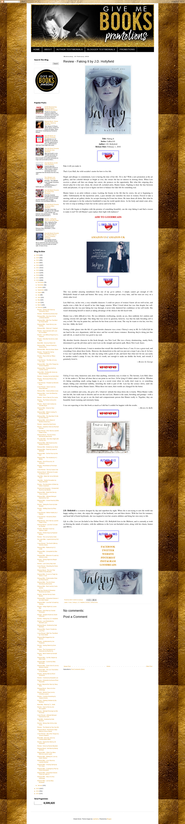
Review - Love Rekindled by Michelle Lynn (45, 621)
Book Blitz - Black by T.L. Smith (46, 704)
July (39, 295)
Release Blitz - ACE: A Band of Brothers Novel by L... (46, 420)
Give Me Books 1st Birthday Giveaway (50, 136)
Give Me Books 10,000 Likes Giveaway (51, 163)
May (39, 300)
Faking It (74, 602)
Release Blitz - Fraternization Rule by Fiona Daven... (47, 579)
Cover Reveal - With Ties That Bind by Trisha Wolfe (47, 634)
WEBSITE (108, 554)
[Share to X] (91, 600)
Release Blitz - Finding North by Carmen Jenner (46, 368)
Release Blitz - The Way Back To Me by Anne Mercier (47, 416)
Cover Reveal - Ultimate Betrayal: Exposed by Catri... (47, 715)
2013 (37, 793)
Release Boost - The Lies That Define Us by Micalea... (46, 570)
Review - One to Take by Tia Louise (47, 397)
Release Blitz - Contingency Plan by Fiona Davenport (47, 769)
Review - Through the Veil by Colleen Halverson (45, 352)
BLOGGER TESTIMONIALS (101, 49)
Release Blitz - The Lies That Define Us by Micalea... (47, 670)
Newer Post (67, 666)
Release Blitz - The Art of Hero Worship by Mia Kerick (46, 583)
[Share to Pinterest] (96, 600)
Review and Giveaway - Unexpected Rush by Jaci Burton (48, 489)
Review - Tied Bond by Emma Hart (47, 314)
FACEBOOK (108, 546)
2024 (37, 260)
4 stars (70, 602)
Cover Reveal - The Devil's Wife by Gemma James (47, 544)
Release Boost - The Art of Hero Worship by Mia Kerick (46, 435)
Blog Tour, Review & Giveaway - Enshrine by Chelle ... (46, 591)
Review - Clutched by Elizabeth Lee (47, 678)
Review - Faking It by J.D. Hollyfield (47, 618)
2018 (37, 275)
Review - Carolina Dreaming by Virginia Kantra (46, 697)
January (40, 785)
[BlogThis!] (89, 600)
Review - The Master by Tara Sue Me (48, 727)
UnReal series (94, 602)
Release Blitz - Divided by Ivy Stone (47, 447)
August (40, 292)
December (41, 282)
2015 (37, 788)
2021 (37, 267)
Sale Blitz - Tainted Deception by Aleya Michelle (46, 481)
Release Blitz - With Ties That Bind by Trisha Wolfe (47, 321)
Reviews (87, 602)
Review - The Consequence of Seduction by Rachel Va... (46, 650)
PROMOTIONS (127, 49)
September (41, 290)
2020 (37, 270)
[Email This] (87, 600)
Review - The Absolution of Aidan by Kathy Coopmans (47, 485)
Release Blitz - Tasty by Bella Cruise (47, 391)
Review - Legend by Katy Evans (46, 424)
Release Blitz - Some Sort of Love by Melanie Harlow (48, 666)
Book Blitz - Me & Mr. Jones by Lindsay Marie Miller (46, 738)
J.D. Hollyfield (81, 602)
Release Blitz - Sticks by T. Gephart (47, 328)
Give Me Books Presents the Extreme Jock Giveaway (52, 150)
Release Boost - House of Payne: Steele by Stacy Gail (51, 123)
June (39, 297)
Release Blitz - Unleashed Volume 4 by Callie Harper (47, 599)
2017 (37, 278)
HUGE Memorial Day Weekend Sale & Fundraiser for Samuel (51, 108)
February (40, 307)
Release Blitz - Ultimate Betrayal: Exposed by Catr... (46, 497)
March (40, 305)
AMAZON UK (117, 237)
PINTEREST (108, 557)
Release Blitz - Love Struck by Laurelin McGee (46, 761)
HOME (36, 49)
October (40, 287)
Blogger (109, 819)
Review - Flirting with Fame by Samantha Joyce (46, 310)
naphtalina (96, 819)
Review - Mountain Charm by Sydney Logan (45, 529)
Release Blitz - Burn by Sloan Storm (47, 349)
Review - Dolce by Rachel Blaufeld (47, 746)
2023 (37, 262)
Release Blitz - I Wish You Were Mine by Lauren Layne (46, 753)
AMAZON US (99, 237)
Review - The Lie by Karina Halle (47, 537)
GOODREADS (108, 565)
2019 (37, 273)
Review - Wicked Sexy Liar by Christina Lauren (46, 693)
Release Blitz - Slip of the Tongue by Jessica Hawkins (47, 364)
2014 (37, 791)
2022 (37, 265)
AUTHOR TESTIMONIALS (69, 49)
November (41, 285)
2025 (37, 258)
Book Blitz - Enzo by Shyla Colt (46, 343)
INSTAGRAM (108, 561)
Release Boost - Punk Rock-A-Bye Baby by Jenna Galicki (47, 730)
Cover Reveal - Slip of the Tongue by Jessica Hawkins (48, 734)
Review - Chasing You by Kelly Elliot (47, 376)
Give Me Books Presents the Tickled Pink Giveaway (52, 191)
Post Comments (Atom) (78, 669)
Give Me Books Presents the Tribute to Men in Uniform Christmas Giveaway (52, 236)
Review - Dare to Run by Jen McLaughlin (45, 707)
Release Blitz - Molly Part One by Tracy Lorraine (46, 493)
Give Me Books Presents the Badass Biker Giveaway (52, 206)
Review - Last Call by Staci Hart (46, 563)
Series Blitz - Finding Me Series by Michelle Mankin (47, 372)
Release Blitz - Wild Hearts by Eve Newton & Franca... (47, 443)
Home (108, 666)
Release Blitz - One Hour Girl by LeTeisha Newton (46, 316)
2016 (37, 280)
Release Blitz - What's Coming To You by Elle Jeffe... (47, 412)
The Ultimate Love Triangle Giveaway (50, 178)
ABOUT (48, 49)
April (39, 302)
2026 (37, 255)
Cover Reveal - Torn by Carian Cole (47, 469)
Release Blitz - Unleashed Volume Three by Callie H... (47, 773)
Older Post (149, 666)
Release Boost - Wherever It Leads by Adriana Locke (47, 472)
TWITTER (108, 550)
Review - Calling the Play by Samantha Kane (52, 219)
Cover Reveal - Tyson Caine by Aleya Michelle (46, 387)
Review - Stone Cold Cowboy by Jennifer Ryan (46, 404)
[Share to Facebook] (93, 600)
